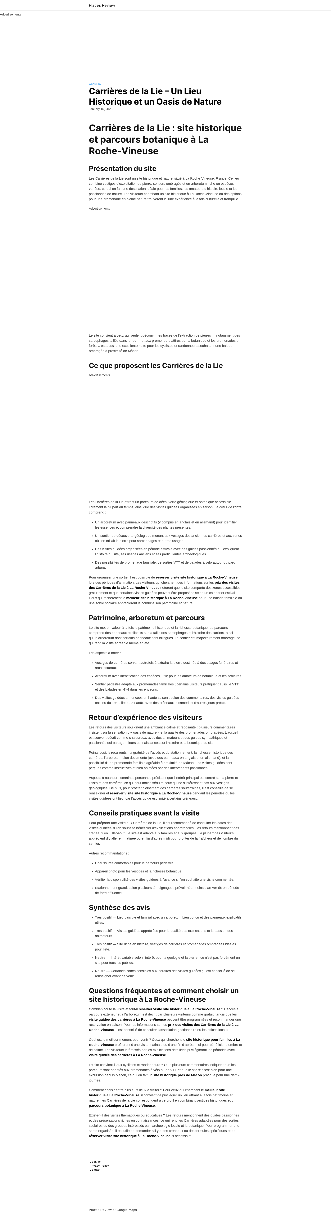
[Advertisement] (165, 45)
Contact (95, 1169)
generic (95, 83)
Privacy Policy (99, 1165)
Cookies (95, 1161)
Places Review (102, 5)
